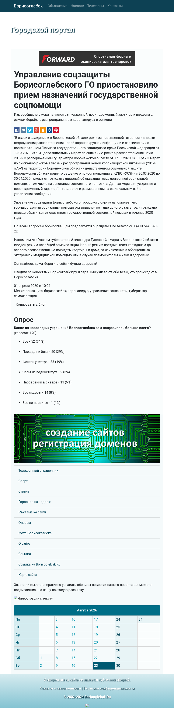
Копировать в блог (31, 304)
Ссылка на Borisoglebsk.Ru (39, 564)
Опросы (24, 523)
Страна (23, 491)
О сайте (24, 543)
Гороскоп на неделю (34, 502)
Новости (77, 6)
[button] (25, 438)
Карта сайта (27, 575)
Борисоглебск (28, 6)
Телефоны (95, 6)
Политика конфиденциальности (109, 688)
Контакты (115, 6)
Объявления (57, 6)
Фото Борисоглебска (35, 533)
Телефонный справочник (38, 471)
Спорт (23, 481)
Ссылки (24, 554)
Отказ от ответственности (60, 688)
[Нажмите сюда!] (87, 438)
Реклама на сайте (32, 512)
